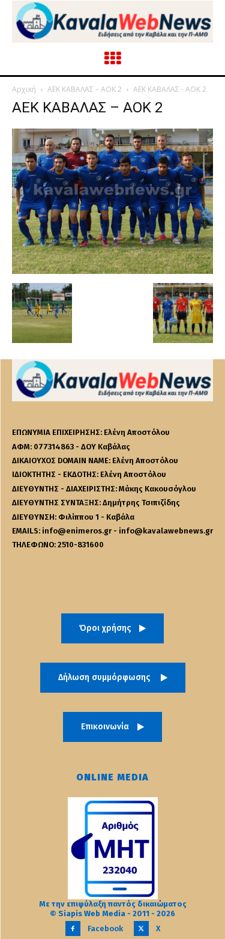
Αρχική (24, 89)
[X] (141, 928)
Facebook (105, 928)
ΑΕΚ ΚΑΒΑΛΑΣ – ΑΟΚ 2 (84, 89)
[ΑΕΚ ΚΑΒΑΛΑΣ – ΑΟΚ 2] (112, 271)
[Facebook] (72, 928)
